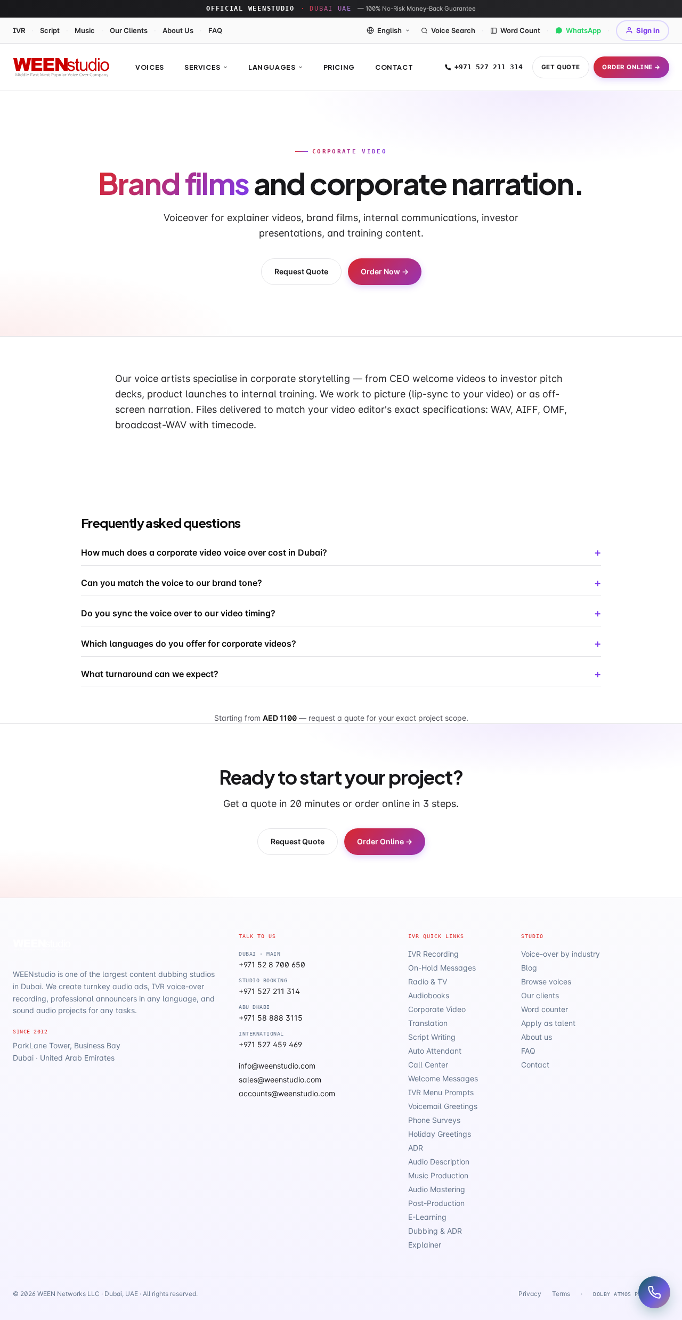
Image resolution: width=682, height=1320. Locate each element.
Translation (428, 1023)
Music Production (438, 1175)
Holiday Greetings (439, 1133)
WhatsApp (583, 30)
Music (85, 30)
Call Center (428, 1064)
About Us (178, 30)
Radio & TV (427, 981)
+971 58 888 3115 (271, 1017)
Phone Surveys (434, 1120)
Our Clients (129, 30)
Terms (561, 1294)
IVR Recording (433, 953)
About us (536, 1036)
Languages (272, 67)
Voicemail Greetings (442, 1106)
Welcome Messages (443, 1078)
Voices (149, 67)
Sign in (648, 30)
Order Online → (631, 67)
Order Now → (385, 271)
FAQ (215, 30)
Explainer (424, 1244)
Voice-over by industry (560, 953)
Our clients (540, 995)
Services (202, 67)
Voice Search (453, 30)
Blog (529, 967)
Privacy (529, 1294)
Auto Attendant (434, 1050)
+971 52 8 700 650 (272, 964)
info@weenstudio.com (277, 1065)
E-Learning (427, 1216)
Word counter (544, 1009)
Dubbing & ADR (435, 1230)
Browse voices (546, 981)
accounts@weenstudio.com (287, 1093)
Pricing (339, 67)
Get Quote (560, 67)
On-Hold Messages (442, 967)
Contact (394, 67)
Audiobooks (428, 995)
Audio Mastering (436, 1189)
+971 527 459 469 (270, 1044)
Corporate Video (437, 1009)
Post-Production (436, 1203)
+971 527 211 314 (488, 67)
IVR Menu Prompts (441, 1092)
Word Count (520, 30)
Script (50, 30)
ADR (415, 1147)
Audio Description (438, 1161)
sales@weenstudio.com (280, 1079)
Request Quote (301, 271)
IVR (19, 30)
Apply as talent (548, 1023)
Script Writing (432, 1036)
